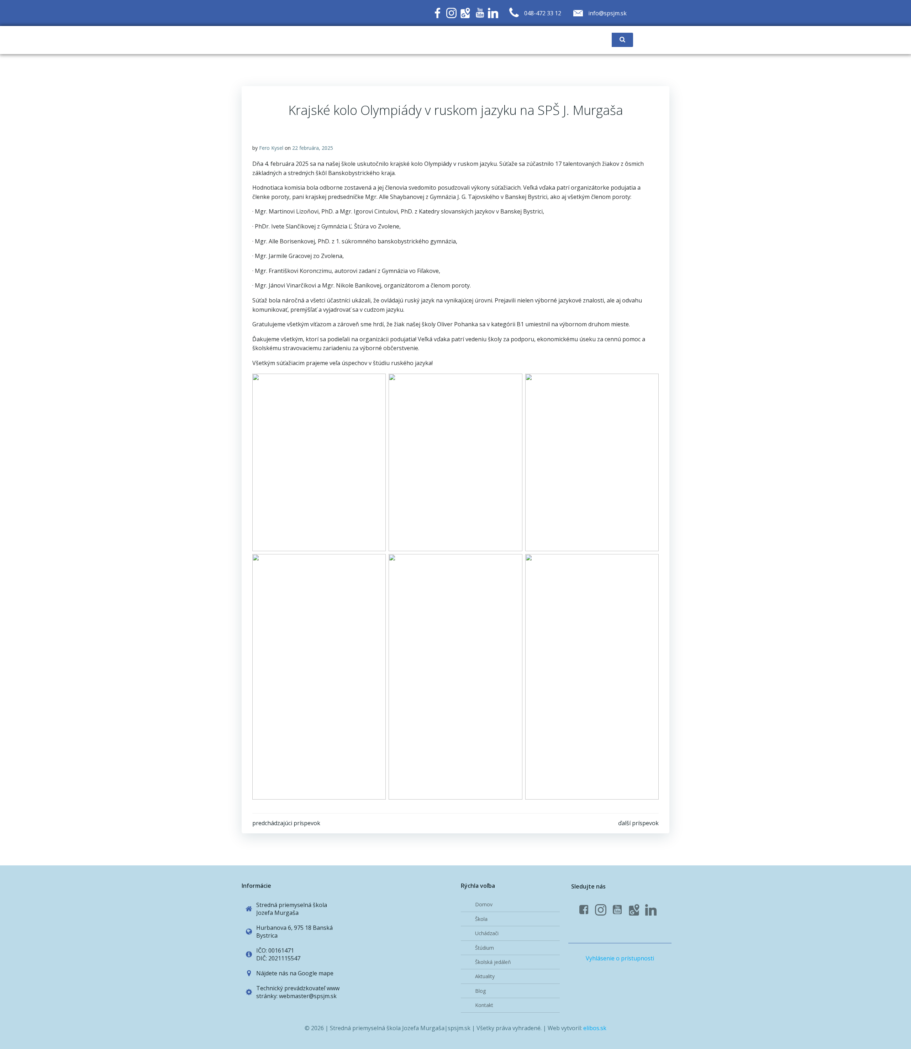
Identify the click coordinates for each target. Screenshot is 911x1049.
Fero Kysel (271, 147)
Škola (481, 919)
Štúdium (484, 947)
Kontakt (484, 1005)
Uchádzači (487, 933)
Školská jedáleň (493, 962)
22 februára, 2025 (312, 147)
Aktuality (485, 976)
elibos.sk (594, 1028)
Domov (484, 904)
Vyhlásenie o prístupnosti (620, 958)
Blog (480, 990)
